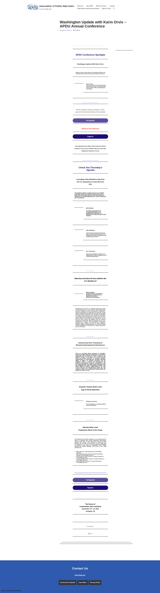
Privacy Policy (95, 582)
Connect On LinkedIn (67, 582)
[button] (114, 8)
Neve (3, 590)
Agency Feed (106, 8)
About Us (80, 6)
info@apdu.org (80, 575)
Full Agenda (90, 120)
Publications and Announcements (88, 8)
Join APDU (89, 6)
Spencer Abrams (66, 30)
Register (90, 136)
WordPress (18, 590)
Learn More (82, 582)
